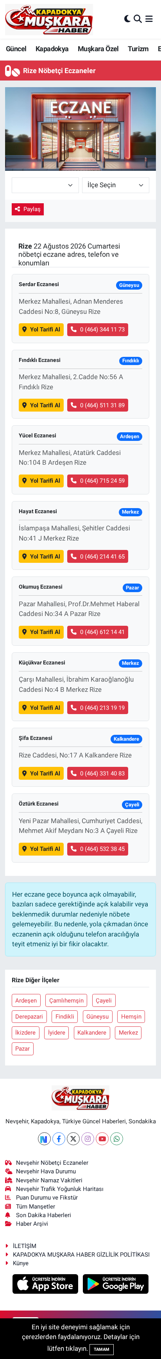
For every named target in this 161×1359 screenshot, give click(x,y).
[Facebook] (58, 1138)
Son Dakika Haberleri (43, 1215)
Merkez (128, 1032)
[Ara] (138, 19)
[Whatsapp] (116, 1138)
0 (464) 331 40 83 (102, 773)
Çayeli (104, 1000)
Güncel (16, 49)
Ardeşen (26, 1000)
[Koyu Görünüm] (127, 19)
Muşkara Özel (98, 49)
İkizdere (25, 1032)
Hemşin (131, 1016)
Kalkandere (91, 1032)
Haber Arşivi (32, 1223)
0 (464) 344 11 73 (102, 329)
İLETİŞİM (24, 1246)
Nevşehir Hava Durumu (46, 1171)
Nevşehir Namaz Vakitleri (49, 1180)
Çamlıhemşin (66, 1000)
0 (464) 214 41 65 (102, 556)
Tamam (101, 1349)
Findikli (64, 1016)
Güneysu (97, 1016)
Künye (21, 1263)
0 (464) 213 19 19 (102, 707)
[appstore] (46, 1285)
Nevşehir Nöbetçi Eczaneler (52, 1162)
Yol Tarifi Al (45, 329)
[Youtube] (102, 1138)
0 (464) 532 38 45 (102, 848)
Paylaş (32, 209)
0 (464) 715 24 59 (102, 480)
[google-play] (115, 1285)
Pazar (22, 1048)
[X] (73, 1138)
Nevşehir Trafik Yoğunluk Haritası (60, 1188)
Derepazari (29, 1016)
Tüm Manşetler (35, 1206)
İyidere (56, 1032)
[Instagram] (87, 1138)
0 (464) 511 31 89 (102, 405)
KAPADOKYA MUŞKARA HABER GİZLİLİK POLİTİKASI (81, 1254)
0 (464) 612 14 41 (102, 632)
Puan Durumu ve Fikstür (47, 1197)
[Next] (44, 1138)
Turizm (138, 49)
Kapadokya (52, 49)
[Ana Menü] (149, 19)
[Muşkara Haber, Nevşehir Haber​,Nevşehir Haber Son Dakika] (49, 19)
